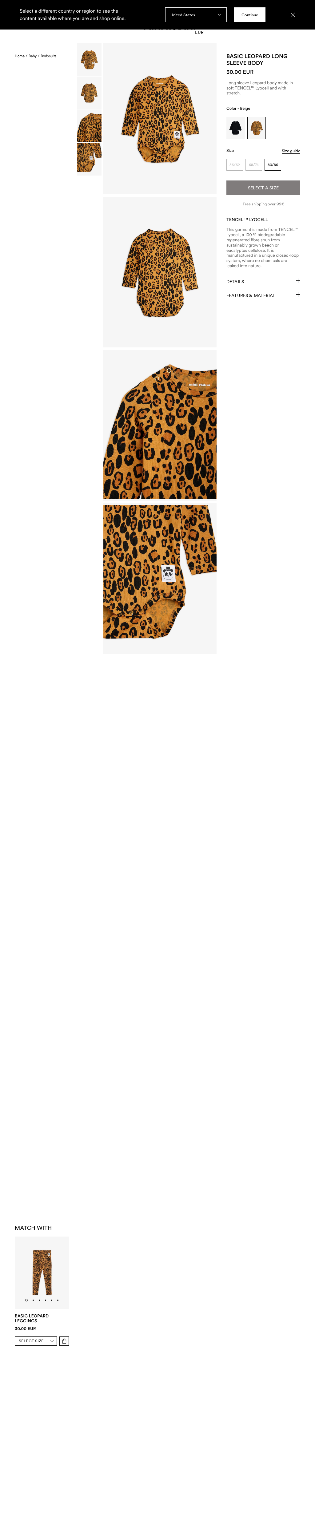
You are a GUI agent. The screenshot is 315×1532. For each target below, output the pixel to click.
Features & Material (251, 295)
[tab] (26, 1300)
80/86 (273, 165)
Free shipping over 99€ (263, 204)
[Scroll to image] (89, 59)
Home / (21, 56)
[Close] (292, 14)
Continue (249, 15)
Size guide (291, 151)
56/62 (234, 165)
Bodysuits (49, 56)
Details (235, 281)
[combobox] (196, 14)
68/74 (254, 165)
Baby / (34, 56)
